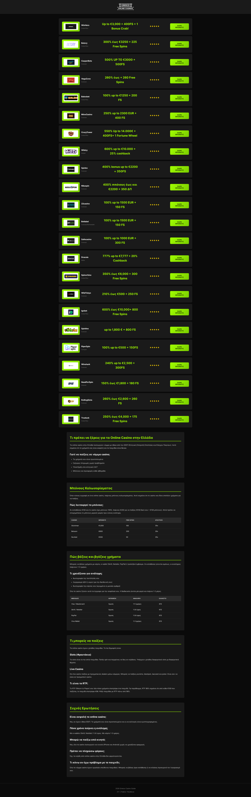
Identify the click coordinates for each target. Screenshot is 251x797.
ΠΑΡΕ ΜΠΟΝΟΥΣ (179, 26)
